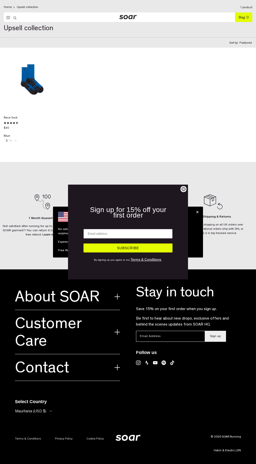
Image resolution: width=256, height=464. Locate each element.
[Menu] (7, 17)
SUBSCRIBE (128, 248)
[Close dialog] (183, 189)
